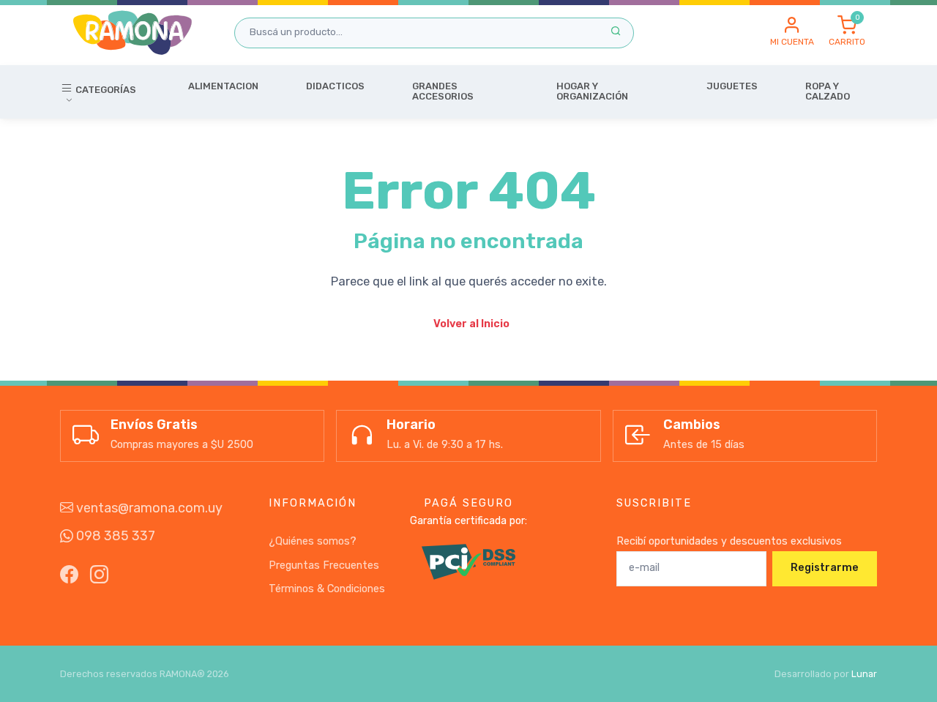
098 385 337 (114, 536)
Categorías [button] (104, 89)
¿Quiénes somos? (312, 541)
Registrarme (825, 567)
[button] (792, 32)
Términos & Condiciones (327, 589)
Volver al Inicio (471, 324)
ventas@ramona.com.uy (148, 508)
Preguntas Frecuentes (324, 565)
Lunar (864, 673)
